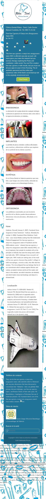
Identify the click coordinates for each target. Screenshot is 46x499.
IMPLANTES (11, 141)
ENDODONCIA (12, 108)
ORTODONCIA (12, 208)
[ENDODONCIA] (23, 95)
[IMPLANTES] (23, 129)
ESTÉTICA (10, 175)
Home (8, 226)
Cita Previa (23, 79)
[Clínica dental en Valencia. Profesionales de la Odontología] (23, 11)
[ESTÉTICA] (23, 162)
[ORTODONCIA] (23, 196)
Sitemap (2, 485)
